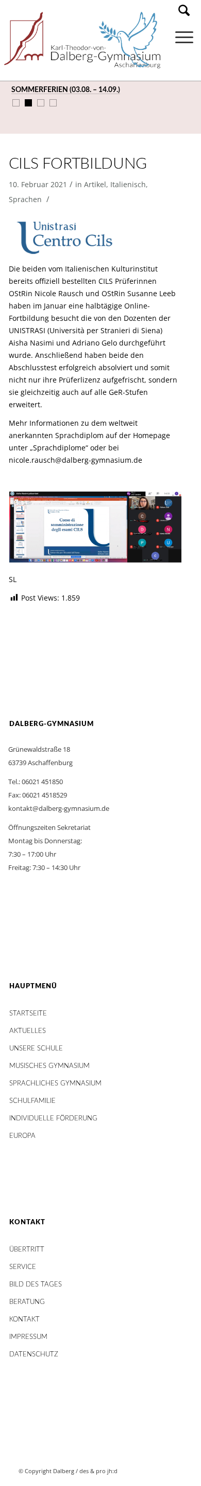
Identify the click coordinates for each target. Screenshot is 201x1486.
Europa (22, 1136)
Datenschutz (33, 1354)
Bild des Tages (35, 1284)
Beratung (27, 1302)
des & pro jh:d (98, 1471)
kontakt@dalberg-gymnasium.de (58, 808)
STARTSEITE (28, 1013)
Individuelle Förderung (53, 1118)
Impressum (28, 1337)
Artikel (95, 184)
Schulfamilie (32, 1101)
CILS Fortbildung (78, 164)
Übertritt (26, 1249)
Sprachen (25, 199)
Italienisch (128, 184)
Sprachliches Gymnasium (55, 1083)
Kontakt (24, 1319)
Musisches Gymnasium (49, 1066)
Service (22, 1267)
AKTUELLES (27, 1031)
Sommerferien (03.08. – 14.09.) (65, 90)
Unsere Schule (36, 1048)
